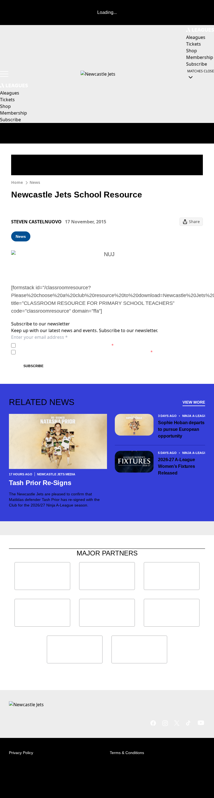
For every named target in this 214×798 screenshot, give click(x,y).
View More (194, 402)
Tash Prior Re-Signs (40, 482)
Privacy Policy (56, 345)
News (35, 182)
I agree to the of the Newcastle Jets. (66, 345)
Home (17, 182)
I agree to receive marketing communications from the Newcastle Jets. (85, 352)
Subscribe (33, 366)
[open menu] (4, 74)
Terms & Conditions (127, 752)
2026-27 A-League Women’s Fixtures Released (176, 466)
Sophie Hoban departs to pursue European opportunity (181, 429)
